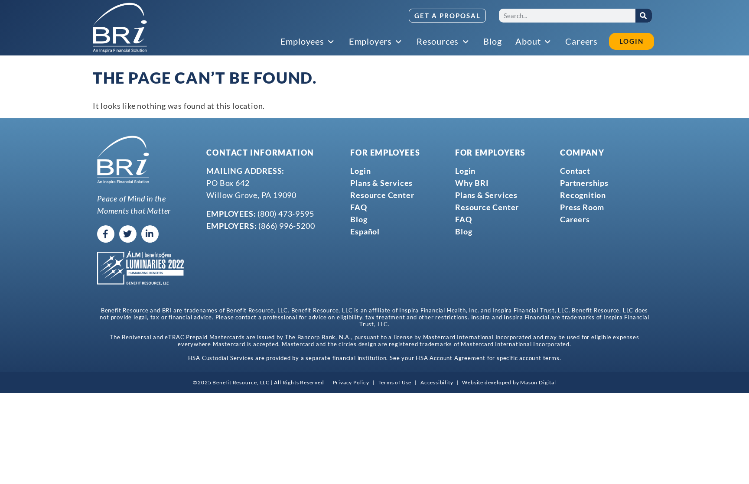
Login (360, 170)
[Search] (643, 16)
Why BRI (472, 183)
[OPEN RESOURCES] (466, 42)
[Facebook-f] (105, 234)
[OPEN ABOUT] (548, 42)
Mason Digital (538, 382)
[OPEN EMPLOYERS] (399, 42)
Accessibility (436, 382)
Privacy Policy (351, 382)
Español (365, 231)
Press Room (582, 207)
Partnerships (584, 183)
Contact (575, 170)
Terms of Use (395, 382)
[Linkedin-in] (150, 234)
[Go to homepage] (120, 28)
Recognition (583, 195)
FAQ (358, 207)
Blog (358, 219)
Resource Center (382, 195)
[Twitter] (128, 234)
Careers (575, 219)
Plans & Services (381, 183)
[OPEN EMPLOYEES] (331, 42)
